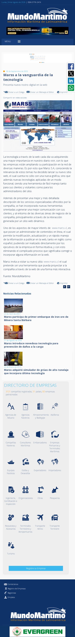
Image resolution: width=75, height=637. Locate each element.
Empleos (11, 597)
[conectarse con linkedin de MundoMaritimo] (71, 81)
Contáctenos (13, 584)
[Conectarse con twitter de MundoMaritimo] (71, 73)
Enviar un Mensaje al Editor (42, 92)
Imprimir (63, 92)
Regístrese (12, 593)
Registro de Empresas (17, 588)
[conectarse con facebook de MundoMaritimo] (71, 66)
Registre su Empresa (36, 568)
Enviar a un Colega (16, 92)
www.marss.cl (59, 228)
